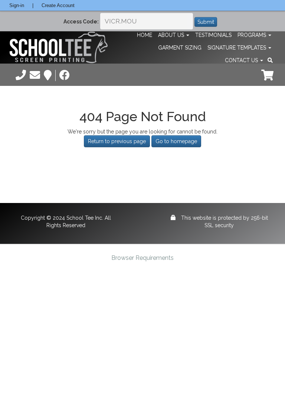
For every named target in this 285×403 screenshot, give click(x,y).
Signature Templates (237, 48)
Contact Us (242, 60)
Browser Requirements (142, 257)
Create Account (58, 5)
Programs (253, 35)
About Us (172, 35)
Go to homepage (176, 141)
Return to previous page (117, 141)
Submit (205, 22)
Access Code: (81, 22)
